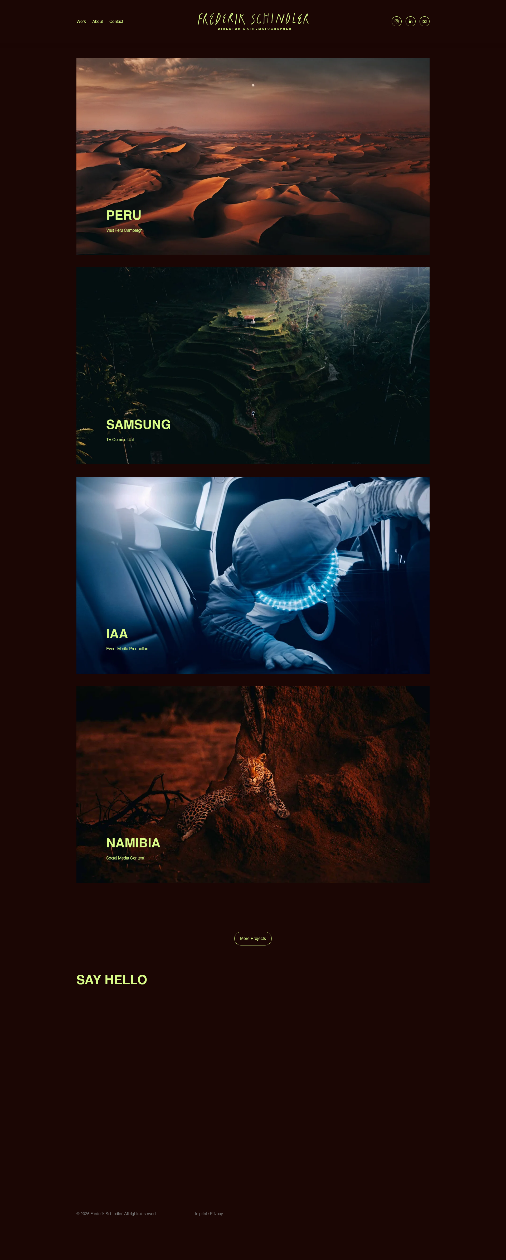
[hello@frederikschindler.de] (425, 21)
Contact (116, 21)
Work (81, 21)
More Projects (253, 938)
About (97, 21)
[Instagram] (397, 21)
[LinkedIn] (411, 21)
